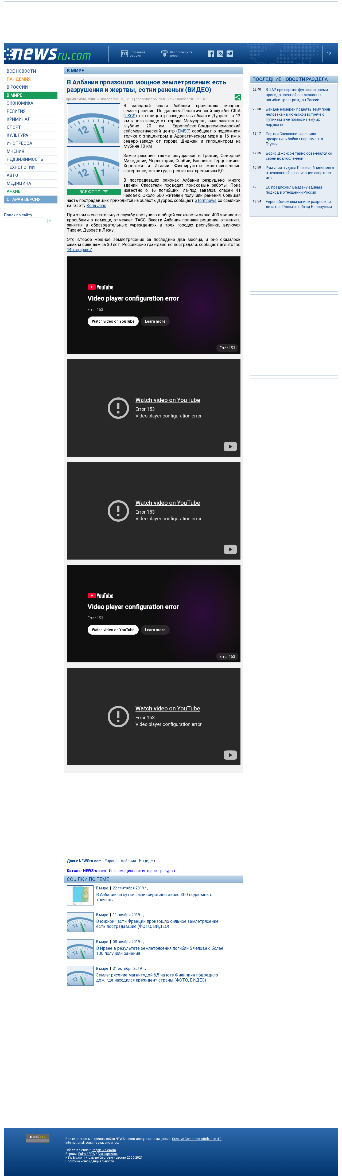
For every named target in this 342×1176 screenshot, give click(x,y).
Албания (128, 861)
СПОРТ (14, 127)
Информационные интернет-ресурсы (142, 871)
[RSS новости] (220, 53)
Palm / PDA (86, 1154)
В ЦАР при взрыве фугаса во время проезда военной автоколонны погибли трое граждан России (297, 95)
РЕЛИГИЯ (16, 111)
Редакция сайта (104, 1150)
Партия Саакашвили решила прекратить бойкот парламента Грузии (294, 139)
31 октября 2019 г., (129, 968)
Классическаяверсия (181, 53)
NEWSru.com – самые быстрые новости (95, 1157)
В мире (75, 70)
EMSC (183, 131)
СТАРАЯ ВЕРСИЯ (24, 199)
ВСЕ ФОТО (90, 191)
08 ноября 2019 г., (128, 942)
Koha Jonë (96, 205)
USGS (130, 115)
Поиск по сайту (18, 215)
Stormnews (205, 200)
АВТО (12, 175)
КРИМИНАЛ (18, 119)
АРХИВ (14, 191)
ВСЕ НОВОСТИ (21, 71)
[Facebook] (211, 53)
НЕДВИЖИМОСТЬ (25, 159)
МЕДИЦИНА (19, 183)
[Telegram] (230, 53)
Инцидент (148, 861)
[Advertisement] (171, 20)
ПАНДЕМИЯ (19, 79)
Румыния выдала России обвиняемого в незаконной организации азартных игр (300, 173)
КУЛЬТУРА (17, 135)
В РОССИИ (17, 87)
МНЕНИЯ (15, 151)
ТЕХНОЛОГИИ (21, 167)
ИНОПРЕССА (19, 143)
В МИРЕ (14, 95)
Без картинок (108, 1154)
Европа (111, 861)
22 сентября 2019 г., (130, 888)
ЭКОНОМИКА (20, 103)
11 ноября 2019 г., (128, 915)
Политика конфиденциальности (89, 1161)
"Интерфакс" (79, 249)
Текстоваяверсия (138, 53)
